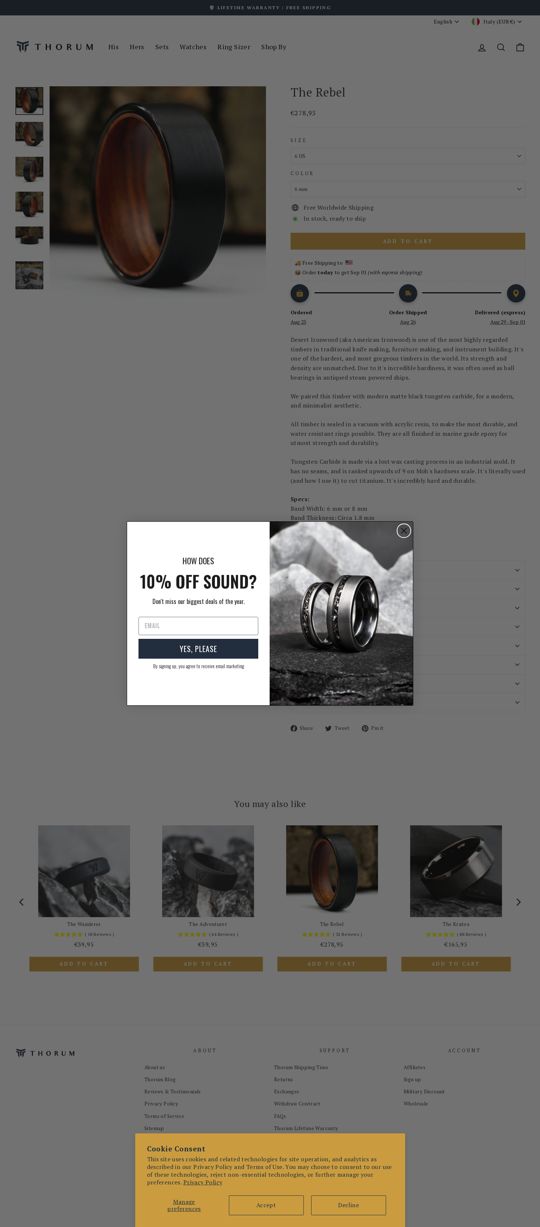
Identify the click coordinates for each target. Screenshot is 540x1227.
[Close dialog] (403, 530)
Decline (348, 1205)
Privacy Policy (203, 1182)
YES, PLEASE (198, 648)
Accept (266, 1205)
